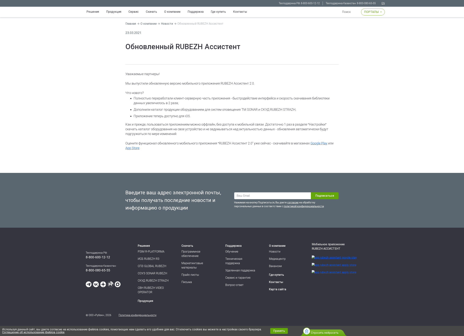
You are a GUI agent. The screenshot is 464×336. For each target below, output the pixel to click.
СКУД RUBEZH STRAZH (153, 280)
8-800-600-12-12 (310, 3)
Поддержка (196, 11)
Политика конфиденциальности (137, 315)
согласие (293, 202)
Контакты (240, 11)
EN (383, 3)
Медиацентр (277, 259)
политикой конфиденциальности (304, 206)
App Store (132, 148)
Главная (130, 23)
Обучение (231, 251)
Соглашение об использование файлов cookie (33, 332)
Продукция (145, 301)
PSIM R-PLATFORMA (151, 251)
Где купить (218, 11)
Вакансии (275, 266)
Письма (186, 282)
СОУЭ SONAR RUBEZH (152, 273)
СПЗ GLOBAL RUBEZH (152, 266)
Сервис (134, 11)
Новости (167, 23)
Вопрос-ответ (234, 285)
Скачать (151, 11)
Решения (92, 11)
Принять (279, 331)
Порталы (371, 12)
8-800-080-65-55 (366, 3)
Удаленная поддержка (240, 270)
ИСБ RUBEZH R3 (148, 259)
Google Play (318, 143)
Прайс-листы (190, 274)
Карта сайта (277, 289)
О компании (172, 11)
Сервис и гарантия (237, 277)
